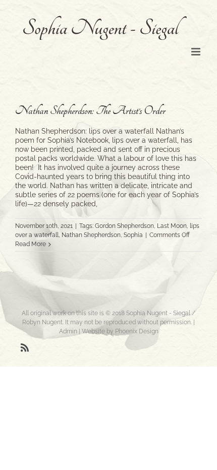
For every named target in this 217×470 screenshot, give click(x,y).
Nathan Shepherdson (91, 235)
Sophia (133, 235)
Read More (30, 244)
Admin (68, 331)
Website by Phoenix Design (120, 331)
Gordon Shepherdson (124, 225)
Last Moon (172, 225)
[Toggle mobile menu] (196, 51)
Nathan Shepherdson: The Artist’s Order (90, 110)
